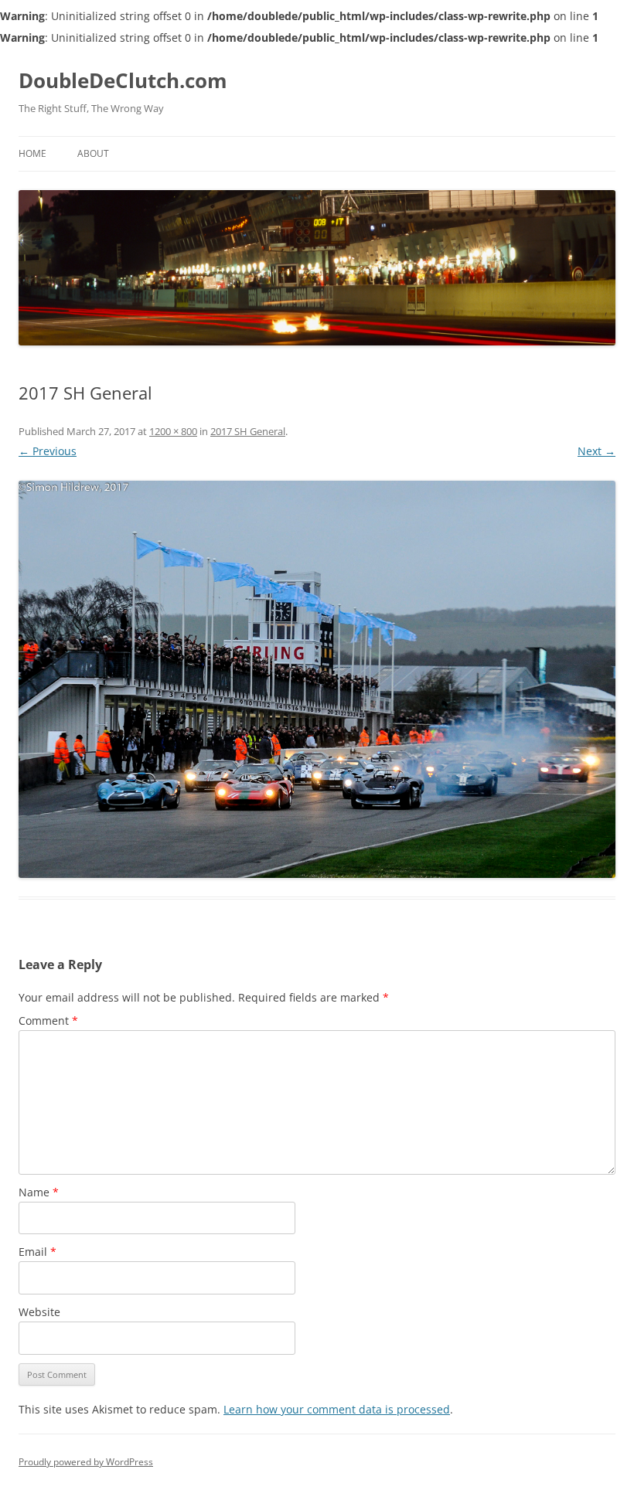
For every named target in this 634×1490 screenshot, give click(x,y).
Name (39, 1192)
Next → (596, 451)
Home (32, 153)
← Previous (48, 451)
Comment (48, 1020)
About (93, 153)
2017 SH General (247, 431)
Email (37, 1251)
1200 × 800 (173, 431)
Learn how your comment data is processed (336, 1409)
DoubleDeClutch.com (123, 80)
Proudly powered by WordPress (86, 1461)
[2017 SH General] (317, 680)
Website (39, 1312)
